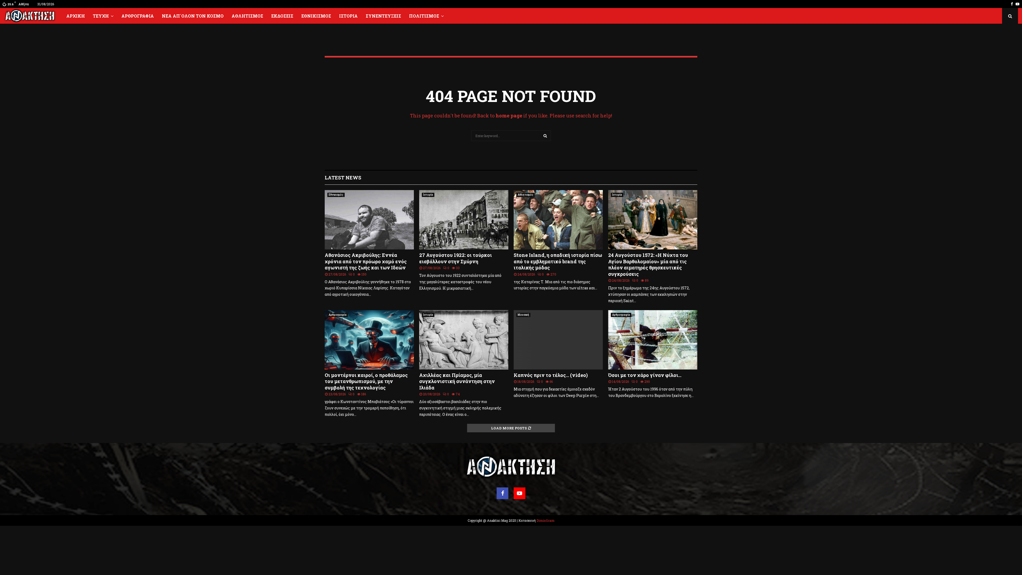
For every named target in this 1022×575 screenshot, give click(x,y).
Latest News (343, 177)
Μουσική (523, 315)
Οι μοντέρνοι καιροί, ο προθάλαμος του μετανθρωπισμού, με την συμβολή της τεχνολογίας (366, 381)
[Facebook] (502, 493)
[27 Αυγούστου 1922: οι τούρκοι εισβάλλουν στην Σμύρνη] (463, 219)
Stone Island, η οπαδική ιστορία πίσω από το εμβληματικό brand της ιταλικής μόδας (558, 261)
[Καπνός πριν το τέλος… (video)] (558, 339)
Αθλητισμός (247, 16)
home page (509, 115)
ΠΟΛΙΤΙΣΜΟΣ (424, 16)
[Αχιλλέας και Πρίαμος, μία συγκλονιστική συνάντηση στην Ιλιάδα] (463, 339)
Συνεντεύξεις (383, 16)
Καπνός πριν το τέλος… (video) (551, 375)
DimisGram (545, 520)
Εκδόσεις (282, 16)
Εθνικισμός (316, 16)
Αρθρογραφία (137, 16)
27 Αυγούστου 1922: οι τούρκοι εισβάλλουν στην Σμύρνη (455, 258)
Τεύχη (101, 16)
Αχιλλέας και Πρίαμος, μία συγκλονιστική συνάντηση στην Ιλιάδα (457, 381)
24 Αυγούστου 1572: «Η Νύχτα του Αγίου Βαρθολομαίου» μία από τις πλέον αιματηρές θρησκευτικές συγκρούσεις (648, 264)
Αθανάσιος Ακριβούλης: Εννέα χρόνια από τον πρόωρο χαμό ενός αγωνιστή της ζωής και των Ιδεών (366, 261)
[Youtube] (519, 493)
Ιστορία (348, 16)
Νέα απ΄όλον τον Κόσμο (193, 16)
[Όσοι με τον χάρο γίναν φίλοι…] (652, 339)
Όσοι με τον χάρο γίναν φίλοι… (644, 375)
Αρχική (75, 16)
